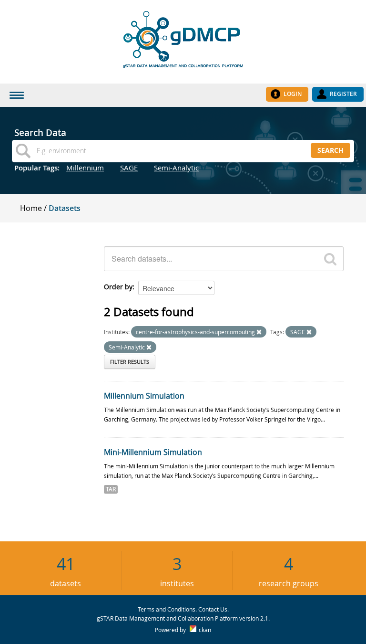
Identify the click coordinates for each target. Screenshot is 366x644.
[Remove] (259, 332)
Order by (118, 286)
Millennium (85, 167)
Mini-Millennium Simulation (153, 452)
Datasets (65, 208)
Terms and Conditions (166, 609)
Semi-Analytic (176, 167)
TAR (111, 489)
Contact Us (212, 609)
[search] (330, 259)
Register (343, 94)
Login (293, 94)
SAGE (129, 167)
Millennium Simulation (144, 396)
